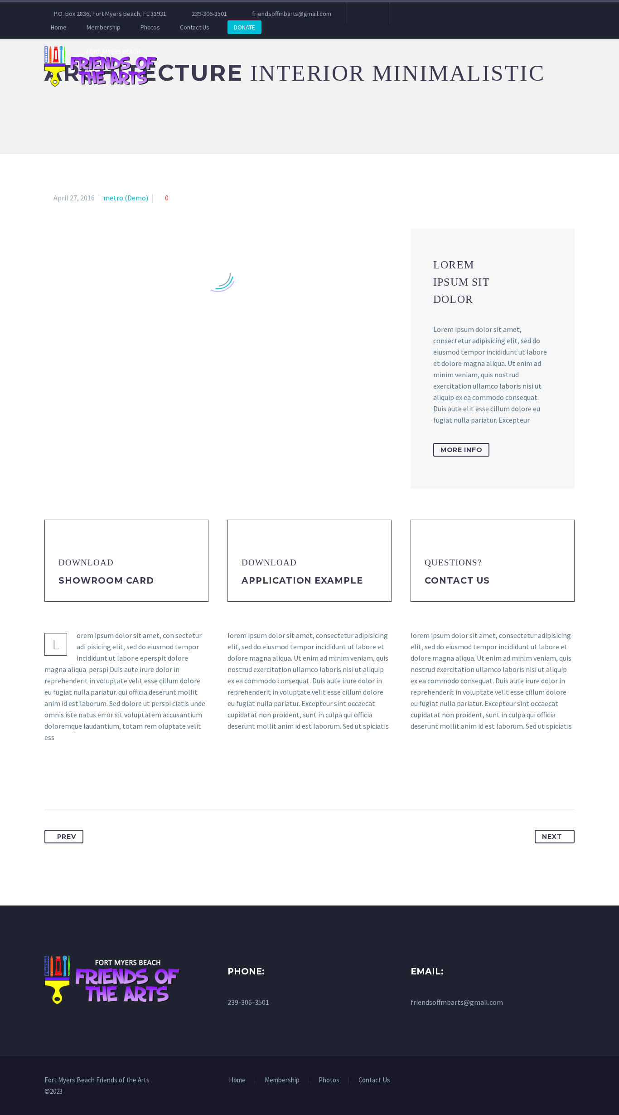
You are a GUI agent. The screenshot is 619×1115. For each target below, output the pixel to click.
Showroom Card (106, 580)
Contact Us (194, 27)
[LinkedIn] (119, 780)
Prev (66, 837)
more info (461, 450)
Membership (104, 27)
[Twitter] (68, 780)
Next (552, 837)
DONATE (244, 27)
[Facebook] (367, 13)
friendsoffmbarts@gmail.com (291, 14)
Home (59, 27)
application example (302, 580)
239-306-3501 (209, 14)
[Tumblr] (102, 780)
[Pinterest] (85, 780)
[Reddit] (136, 780)
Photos (150, 27)
